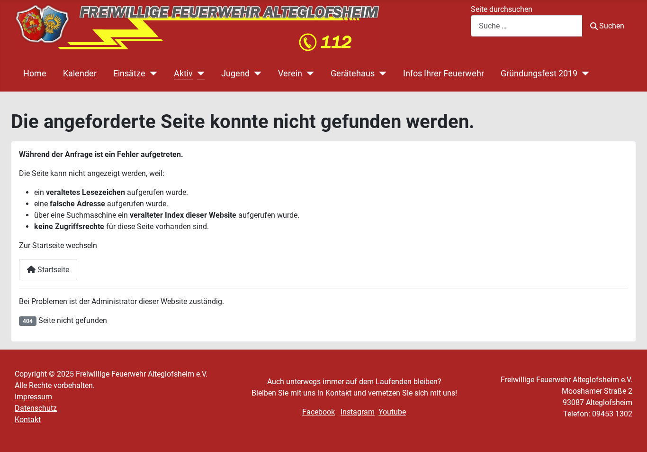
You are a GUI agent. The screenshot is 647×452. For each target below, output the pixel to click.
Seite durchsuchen (501, 9)
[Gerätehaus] (380, 73)
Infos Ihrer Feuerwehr (443, 73)
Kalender (80, 73)
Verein (290, 73)
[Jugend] (255, 73)
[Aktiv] (199, 73)
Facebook (318, 411)
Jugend (235, 73)
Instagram (358, 411)
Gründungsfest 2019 (539, 73)
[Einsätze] (151, 73)
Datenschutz (36, 408)
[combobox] (527, 26)
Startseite (52, 269)
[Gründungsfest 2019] (583, 73)
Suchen (611, 25)
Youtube (392, 411)
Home (34, 73)
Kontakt (28, 419)
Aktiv (183, 73)
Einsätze (129, 73)
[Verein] (308, 73)
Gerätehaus (353, 73)
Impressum (33, 396)
